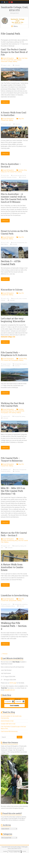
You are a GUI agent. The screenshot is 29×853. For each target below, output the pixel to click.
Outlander (3, 300)
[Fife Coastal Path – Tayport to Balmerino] (14, 474)
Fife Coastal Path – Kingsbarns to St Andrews (14, 353)
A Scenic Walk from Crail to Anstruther (13, 113)
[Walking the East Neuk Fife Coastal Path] (14, 421)
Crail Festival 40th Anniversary (9, 731)
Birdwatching (4, 411)
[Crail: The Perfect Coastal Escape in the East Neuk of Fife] (14, 68)
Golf (15, 60)
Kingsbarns (24, 364)
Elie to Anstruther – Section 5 (11, 165)
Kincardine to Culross (11, 289)
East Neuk (20, 175)
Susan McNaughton (8, 118)
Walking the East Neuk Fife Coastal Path (12, 404)
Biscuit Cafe (15, 298)
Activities (21, 170)
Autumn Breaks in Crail (7, 721)
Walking (15, 61)
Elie (23, 175)
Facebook (5, 851)
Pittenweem (9, 177)
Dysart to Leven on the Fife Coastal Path (14, 232)
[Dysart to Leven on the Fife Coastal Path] (14, 247)
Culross (20, 298)
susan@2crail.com (9, 690)
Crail (23, 58)
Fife (13, 411)
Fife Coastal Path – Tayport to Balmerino (11, 459)
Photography (14, 360)
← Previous (4, 653)
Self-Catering (12, 412)
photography (8, 606)
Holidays (19, 60)
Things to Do (3, 471)
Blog (20, 58)
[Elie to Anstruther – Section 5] (14, 180)
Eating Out (4, 172)
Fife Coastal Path (8, 60)
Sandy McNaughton (8, 58)
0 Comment (17, 65)
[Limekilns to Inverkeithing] (14, 609)
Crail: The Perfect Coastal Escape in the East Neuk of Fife (14, 52)
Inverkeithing (24, 604)
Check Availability (14, 705)
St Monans (14, 177)
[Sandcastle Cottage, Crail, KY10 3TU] (14, 21)
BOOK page (13, 683)
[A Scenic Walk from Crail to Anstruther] (14, 127)
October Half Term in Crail (8, 724)
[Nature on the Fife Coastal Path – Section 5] (14, 551)
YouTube (24, 851)
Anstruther (15, 175)
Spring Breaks (13, 600)
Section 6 (3, 365)
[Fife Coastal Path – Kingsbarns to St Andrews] (14, 369)
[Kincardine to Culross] (14, 303)
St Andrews (7, 365)
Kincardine (24, 298)
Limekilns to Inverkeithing (14, 595)
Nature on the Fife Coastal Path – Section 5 (14, 534)
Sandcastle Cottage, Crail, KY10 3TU (14, 9)
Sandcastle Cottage (6, 61)
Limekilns (3, 606)
